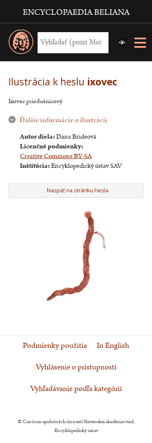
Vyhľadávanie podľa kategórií (76, 388)
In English (113, 345)
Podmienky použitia (55, 345)
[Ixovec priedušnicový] (76, 300)
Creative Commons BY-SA (56, 156)
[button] (122, 43)
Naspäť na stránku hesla (78, 190)
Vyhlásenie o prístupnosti (76, 367)
